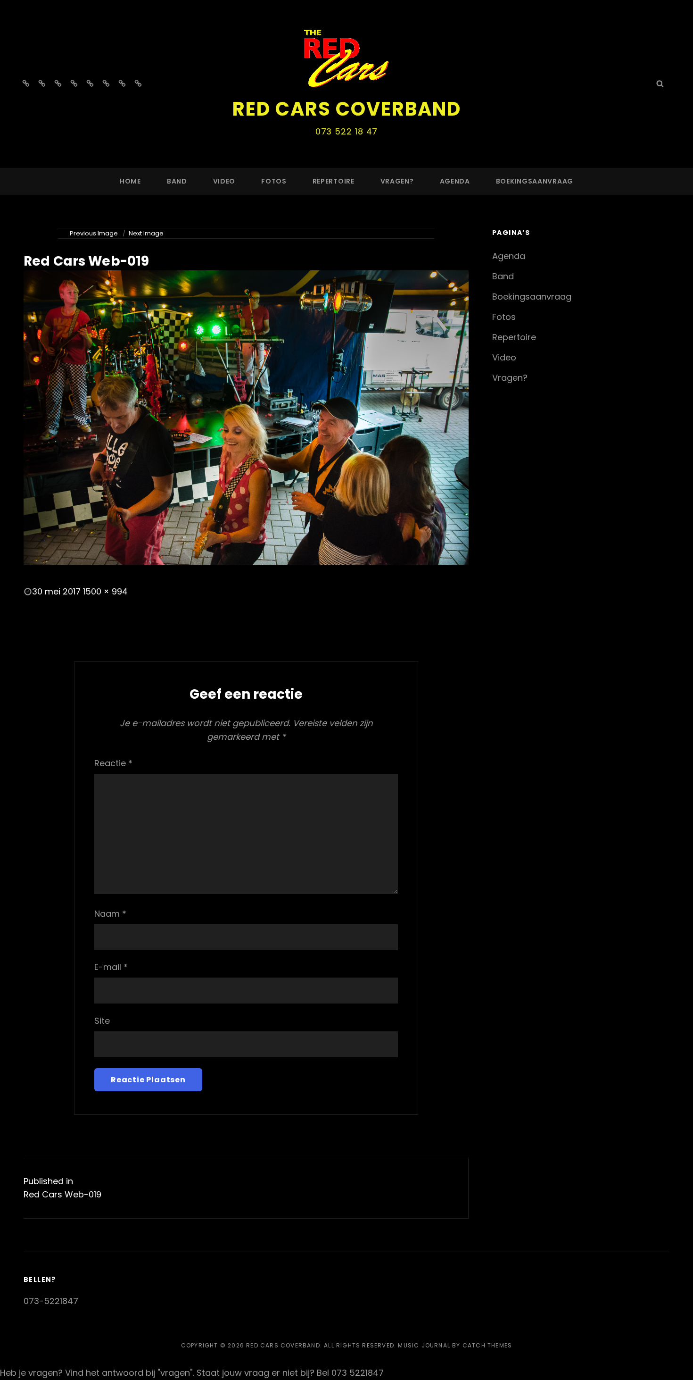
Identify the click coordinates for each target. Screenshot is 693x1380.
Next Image (146, 233)
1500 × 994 (105, 591)
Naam (110, 914)
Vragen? (397, 181)
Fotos (274, 181)
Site (102, 1021)
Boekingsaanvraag (534, 181)
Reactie (113, 763)
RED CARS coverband (346, 109)
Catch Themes (487, 1345)
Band (177, 181)
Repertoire (334, 181)
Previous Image (94, 233)
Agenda (455, 181)
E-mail (111, 967)
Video (224, 181)
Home (130, 181)
